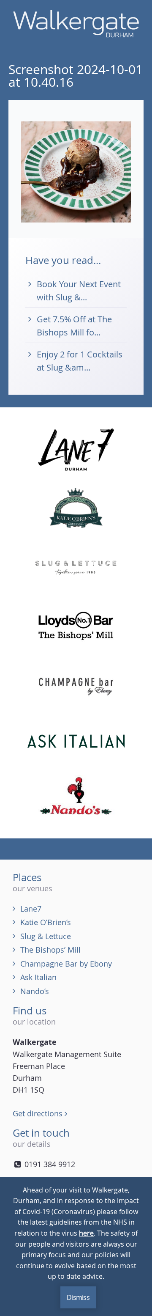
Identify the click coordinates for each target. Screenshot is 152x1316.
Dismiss (78, 1297)
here (86, 1233)
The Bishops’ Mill (50, 950)
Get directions (39, 1113)
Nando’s (34, 991)
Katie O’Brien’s (45, 922)
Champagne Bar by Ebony (66, 964)
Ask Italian (38, 977)
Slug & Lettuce (45, 936)
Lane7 (30, 909)
